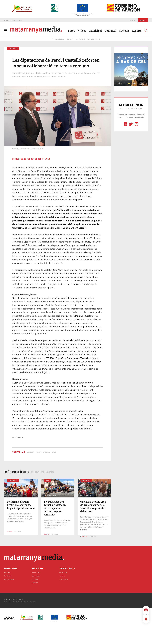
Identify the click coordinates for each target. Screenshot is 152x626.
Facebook (30, 452)
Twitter (38, 452)
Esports (136, 30)
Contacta (7, 602)
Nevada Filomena (58, 39)
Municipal (95, 30)
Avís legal (16, 602)
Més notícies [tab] (16, 472)
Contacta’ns (9, 579)
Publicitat (8, 576)
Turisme (9, 531)
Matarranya (13, 48)
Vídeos (82, 30)
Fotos (71, 30)
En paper (132, 20)
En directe (142, 20)
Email (54, 452)
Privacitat (24, 602)
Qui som (7, 572)
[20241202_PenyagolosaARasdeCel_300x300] (131, 69)
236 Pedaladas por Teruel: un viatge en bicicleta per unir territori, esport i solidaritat (55, 508)
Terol (47, 480)
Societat (124, 30)
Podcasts (70, 39)
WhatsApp (46, 452)
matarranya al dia (93, 39)
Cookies (33, 602)
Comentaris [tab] (42, 472)
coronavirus (80, 39)
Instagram (63, 579)
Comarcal (110, 30)
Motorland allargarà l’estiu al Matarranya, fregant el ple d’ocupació (21, 505)
